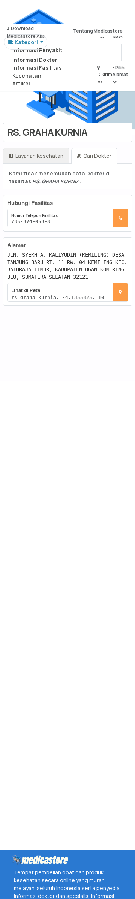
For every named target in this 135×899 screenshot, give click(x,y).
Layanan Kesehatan (39, 155)
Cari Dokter (97, 155)
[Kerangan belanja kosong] (23, 13)
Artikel (21, 83)
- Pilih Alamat (120, 71)
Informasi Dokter (34, 59)
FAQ (118, 37)
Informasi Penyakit (37, 50)
